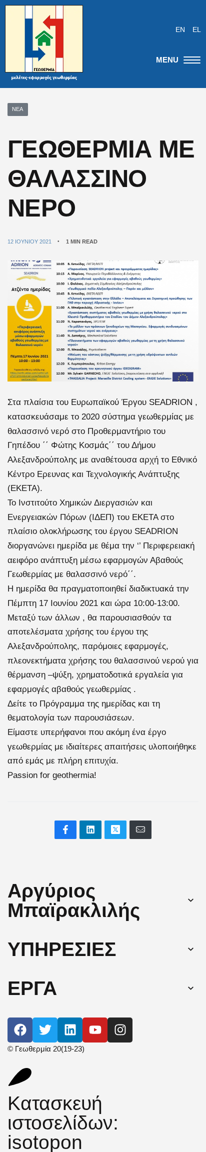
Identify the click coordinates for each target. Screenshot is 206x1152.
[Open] (178, 60)
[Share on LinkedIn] (91, 829)
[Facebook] (20, 1030)
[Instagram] (120, 1030)
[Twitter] (45, 1030)
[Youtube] (95, 1030)
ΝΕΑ (17, 109)
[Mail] (141, 829)
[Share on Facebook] (65, 829)
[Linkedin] (70, 1030)
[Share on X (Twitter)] (115, 829)
